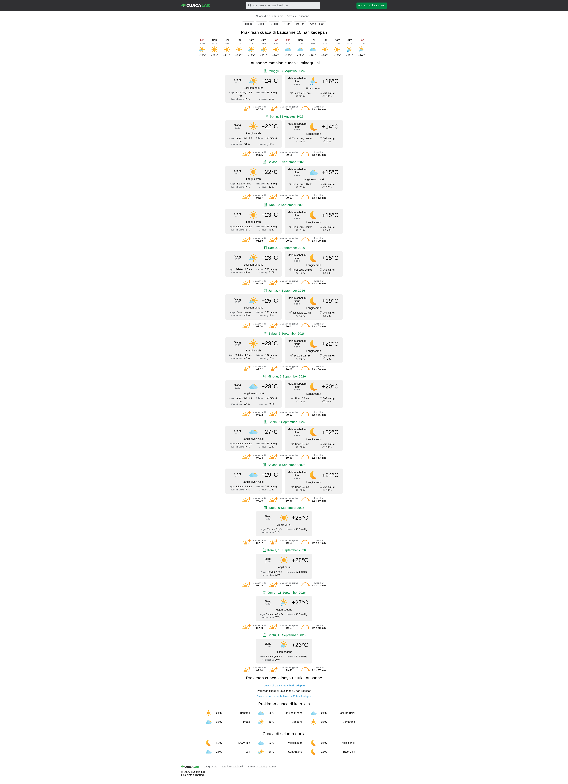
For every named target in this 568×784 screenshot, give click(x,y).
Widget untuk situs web (371, 5)
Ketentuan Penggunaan (262, 766)
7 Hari (286, 23)
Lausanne (303, 16)
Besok (261, 23)
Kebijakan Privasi (232, 766)
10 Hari (300, 23)
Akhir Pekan (317, 23)
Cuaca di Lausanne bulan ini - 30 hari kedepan (284, 696)
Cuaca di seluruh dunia (269, 16)
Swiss (290, 16)
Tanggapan (210, 766)
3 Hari (274, 23)
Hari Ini (248, 23)
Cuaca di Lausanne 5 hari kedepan (284, 685)
